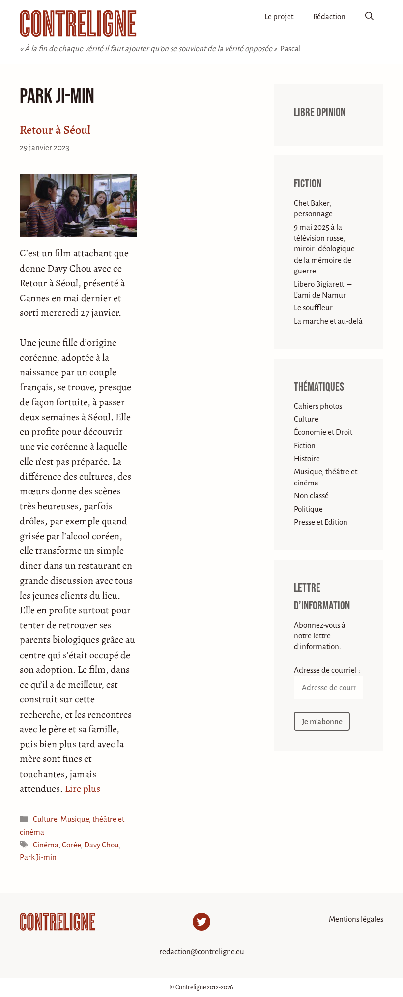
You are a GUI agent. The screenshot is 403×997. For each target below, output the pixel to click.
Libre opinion (319, 112)
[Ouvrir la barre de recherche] (369, 17)
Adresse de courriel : (327, 670)
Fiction (307, 184)
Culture (45, 819)
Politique (308, 509)
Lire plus (82, 788)
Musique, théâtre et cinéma (325, 476)
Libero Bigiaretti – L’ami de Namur (322, 289)
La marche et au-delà (328, 321)
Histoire (307, 458)
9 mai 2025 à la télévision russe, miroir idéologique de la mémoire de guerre (324, 249)
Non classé (311, 495)
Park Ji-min (38, 857)
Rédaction (329, 16)
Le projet (278, 16)
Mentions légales (356, 919)
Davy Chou (101, 845)
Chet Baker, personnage (313, 208)
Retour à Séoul (55, 129)
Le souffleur (313, 307)
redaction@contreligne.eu (201, 951)
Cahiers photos (318, 406)
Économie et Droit (323, 432)
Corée (71, 845)
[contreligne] (78, 23)
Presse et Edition (320, 522)
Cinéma (45, 845)
